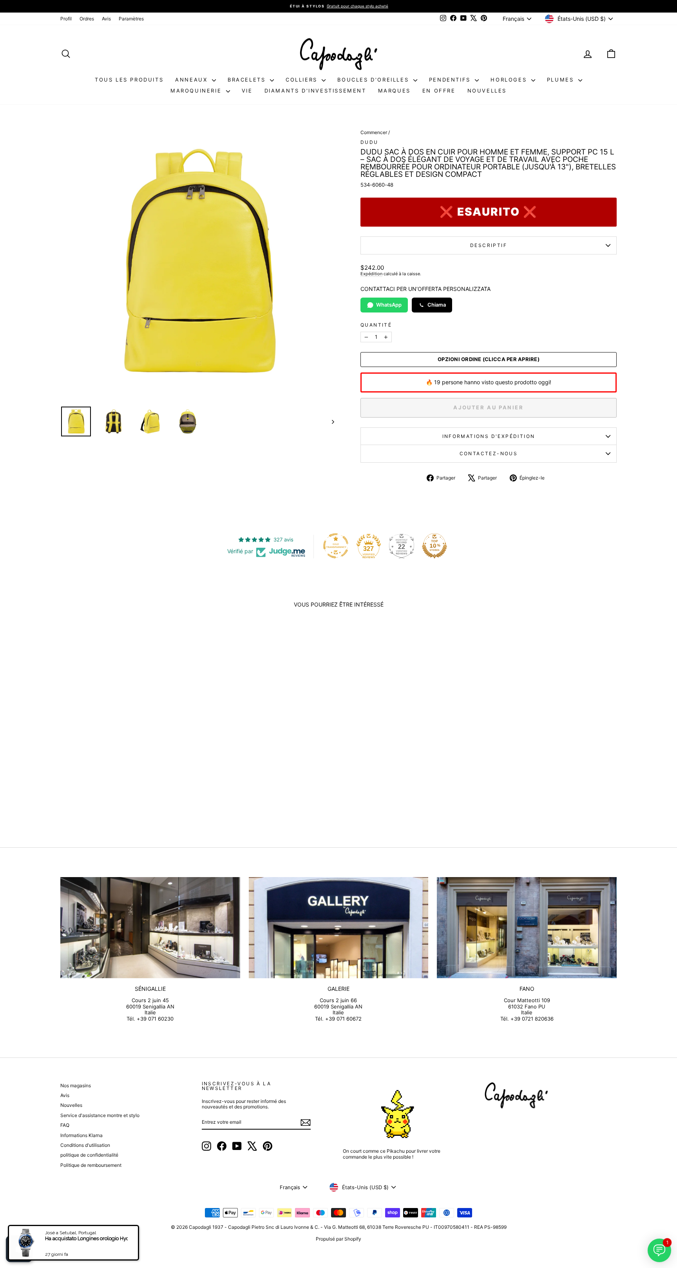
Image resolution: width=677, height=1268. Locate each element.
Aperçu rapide (126, 752)
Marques (394, 90)
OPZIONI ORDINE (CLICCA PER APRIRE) (488, 359)
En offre (439, 90)
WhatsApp (389, 305)
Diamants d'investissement (315, 90)
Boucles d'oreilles (374, 79)
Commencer (373, 132)
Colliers (303, 79)
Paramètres (131, 19)
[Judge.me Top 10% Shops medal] (434, 545)
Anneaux (192, 79)
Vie (247, 90)
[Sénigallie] (150, 927)
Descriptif (488, 245)
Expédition (371, 273)
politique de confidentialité (89, 1155)
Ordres (87, 19)
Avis (106, 19)
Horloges (510, 79)
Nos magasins (75, 1085)
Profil (66, 19)
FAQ (64, 1125)
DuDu (369, 142)
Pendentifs (451, 79)
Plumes (561, 79)
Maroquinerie (197, 90)
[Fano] (527, 927)
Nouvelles (487, 90)
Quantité (376, 325)
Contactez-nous (489, 453)
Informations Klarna (81, 1135)
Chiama (436, 305)
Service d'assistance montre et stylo (99, 1115)
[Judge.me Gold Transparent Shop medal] (335, 545)
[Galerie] (339, 927)
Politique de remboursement (90, 1165)
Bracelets (248, 79)
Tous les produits (129, 79)
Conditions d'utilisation (85, 1145)
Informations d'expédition (488, 436)
